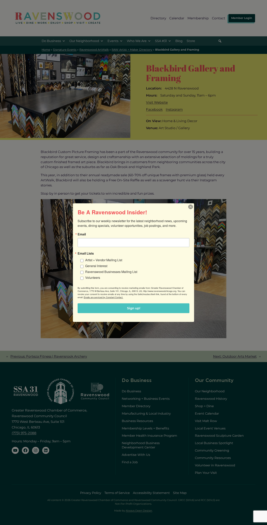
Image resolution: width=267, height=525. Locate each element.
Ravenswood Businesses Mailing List (111, 271)
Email (82, 234)
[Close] (190, 206)
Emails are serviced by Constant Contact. (103, 297)
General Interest (96, 265)
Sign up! (133, 308)
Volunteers (92, 277)
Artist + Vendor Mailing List (103, 260)
